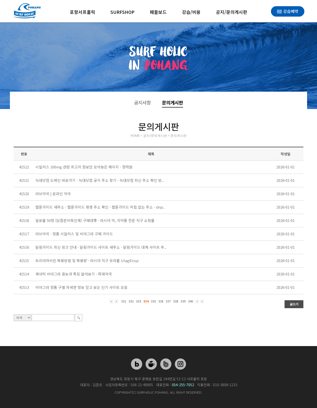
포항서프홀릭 (82, 12)
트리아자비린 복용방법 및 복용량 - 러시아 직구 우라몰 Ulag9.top (87, 260)
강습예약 (290, 11)
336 (160, 301)
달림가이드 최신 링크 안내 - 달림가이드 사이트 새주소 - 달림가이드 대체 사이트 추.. (100, 247)
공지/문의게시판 (231, 12)
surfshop (122, 12)
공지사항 (142, 102)
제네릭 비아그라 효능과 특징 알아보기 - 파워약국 (73, 273)
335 (153, 301)
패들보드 (158, 12)
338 (175, 301)
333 (138, 301)
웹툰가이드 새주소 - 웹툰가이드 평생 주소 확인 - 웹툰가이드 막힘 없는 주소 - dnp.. (100, 207)
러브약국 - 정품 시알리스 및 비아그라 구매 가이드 (74, 233)
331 (123, 301)
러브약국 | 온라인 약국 (53, 193)
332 (131, 301)
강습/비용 (191, 12)
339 (183, 301)
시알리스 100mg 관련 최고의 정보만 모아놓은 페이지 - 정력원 (83, 166)
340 (190, 301)
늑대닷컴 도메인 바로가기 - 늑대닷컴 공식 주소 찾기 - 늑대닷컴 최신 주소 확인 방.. (99, 180)
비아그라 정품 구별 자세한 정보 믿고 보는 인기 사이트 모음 (81, 287)
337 (168, 301)
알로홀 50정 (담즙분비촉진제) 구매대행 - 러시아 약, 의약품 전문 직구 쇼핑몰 (95, 220)
